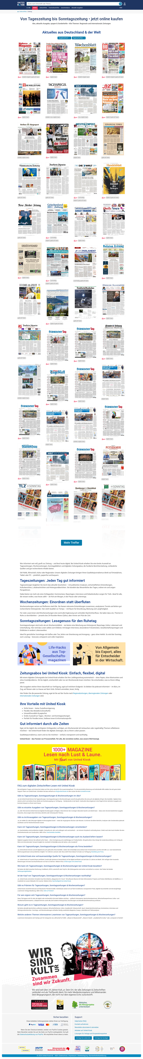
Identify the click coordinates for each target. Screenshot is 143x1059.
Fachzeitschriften (54, 7)
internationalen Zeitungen (30, 696)
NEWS (35, 7)
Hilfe (120, 7)
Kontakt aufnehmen (81, 1024)
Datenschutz (63, 1056)
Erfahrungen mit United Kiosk (73, 861)
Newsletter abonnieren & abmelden (87, 1027)
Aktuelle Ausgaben (77, 7)
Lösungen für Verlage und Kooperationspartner (91, 1033)
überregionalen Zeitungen (98, 693)
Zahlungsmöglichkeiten (25, 871)
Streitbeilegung (83, 1056)
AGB (56, 1056)
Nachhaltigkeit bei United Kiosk (61, 881)
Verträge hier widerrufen (83, 1038)
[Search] (120, 3)
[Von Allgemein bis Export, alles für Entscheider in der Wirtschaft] (99, 653)
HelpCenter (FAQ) (80, 1021)
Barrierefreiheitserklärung (97, 1056)
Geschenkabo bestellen (54, 832)
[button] (71, 543)
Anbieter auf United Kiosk (83, 1030)
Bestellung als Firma (97, 852)
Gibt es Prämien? (49, 891)
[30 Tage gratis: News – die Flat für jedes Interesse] (71, 762)
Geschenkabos (65, 7)
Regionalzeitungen (80, 693)
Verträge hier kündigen (101, 1038)
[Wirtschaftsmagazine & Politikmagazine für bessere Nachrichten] (44, 653)
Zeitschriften (43, 7)
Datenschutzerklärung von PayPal (31, 1034)
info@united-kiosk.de (61, 791)
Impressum (72, 1056)
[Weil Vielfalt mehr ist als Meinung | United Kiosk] (21, 3)
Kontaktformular (85, 791)
